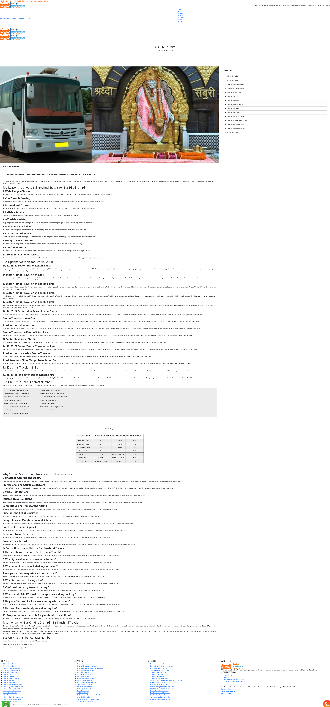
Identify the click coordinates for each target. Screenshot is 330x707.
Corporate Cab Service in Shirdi (160, 697)
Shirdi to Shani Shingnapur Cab (13, 697)
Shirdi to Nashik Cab (233, 108)
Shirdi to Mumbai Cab (234, 112)
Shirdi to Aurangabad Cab (235, 104)
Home (179, 9)
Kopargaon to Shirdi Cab (85, 685)
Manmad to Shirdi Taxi (234, 92)
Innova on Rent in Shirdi (84, 687)
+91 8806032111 (5, 1)
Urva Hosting (65, 705)
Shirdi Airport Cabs (233, 96)
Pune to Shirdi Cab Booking (235, 88)
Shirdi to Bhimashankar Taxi (236, 129)
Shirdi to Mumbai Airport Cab (86, 682)
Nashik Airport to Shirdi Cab (159, 691)
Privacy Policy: (226, 689)
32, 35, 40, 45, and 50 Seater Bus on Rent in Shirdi (166, 680)
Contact (180, 21)
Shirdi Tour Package (83, 672)
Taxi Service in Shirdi (233, 80)
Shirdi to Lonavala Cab (84, 664)
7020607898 (228, 677)
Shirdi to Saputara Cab (157, 676)
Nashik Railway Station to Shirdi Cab (162, 687)
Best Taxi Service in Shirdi (85, 674)
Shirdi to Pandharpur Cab (158, 682)
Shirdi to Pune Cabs (233, 100)
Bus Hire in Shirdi (82, 693)
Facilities (180, 15)
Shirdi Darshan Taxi (83, 691)
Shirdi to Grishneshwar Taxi (12, 699)
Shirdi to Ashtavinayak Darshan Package (90, 668)
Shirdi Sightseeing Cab (84, 689)
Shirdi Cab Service (8, 695)
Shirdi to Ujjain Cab (156, 674)
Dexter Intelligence (46, 705)
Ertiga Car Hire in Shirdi (84, 697)
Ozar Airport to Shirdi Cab (158, 685)
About (179, 11)
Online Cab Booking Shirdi (85, 678)
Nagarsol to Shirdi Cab (234, 133)
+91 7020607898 (19, 1)
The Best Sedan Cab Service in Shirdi (88, 695)
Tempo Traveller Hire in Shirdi (159, 670)
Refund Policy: (226, 693)
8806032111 (228, 675)
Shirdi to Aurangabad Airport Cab (161, 678)
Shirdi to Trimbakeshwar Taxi (236, 125)
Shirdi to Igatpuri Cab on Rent (160, 693)
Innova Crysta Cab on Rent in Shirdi (88, 699)
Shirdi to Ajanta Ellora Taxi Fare (237, 120)
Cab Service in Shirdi (233, 76)
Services (180, 13)
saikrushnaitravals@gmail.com (38, 1)
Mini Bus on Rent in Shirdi (85, 701)
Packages (180, 17)
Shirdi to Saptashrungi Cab (85, 670)
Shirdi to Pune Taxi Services (235, 84)
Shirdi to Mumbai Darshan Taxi (160, 699)
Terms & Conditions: (228, 691)
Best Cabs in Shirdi (83, 676)
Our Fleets (180, 19)
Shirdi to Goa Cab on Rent (158, 695)
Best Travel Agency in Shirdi (85, 680)
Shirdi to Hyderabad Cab (158, 672)
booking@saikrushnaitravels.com (235, 681)
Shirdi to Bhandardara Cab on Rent (161, 689)
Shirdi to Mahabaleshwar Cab (236, 116)
